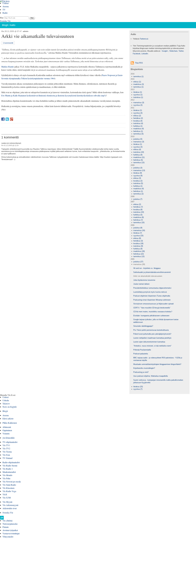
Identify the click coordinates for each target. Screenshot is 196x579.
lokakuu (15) (138, 387)
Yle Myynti (7, 501)
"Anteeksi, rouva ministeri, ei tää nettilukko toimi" (152, 346)
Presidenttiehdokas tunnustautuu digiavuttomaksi (152, 288)
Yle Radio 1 (8, 468)
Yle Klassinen (8, 488)
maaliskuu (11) (139, 157)
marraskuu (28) (139, 264)
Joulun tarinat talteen (141, 284)
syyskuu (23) (138, 236)
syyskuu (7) (137, 389)
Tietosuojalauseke (10, 523)
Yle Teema (7, 451)
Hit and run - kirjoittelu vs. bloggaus (147, 268)
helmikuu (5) (138, 160)
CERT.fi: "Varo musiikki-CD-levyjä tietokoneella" (151, 308)
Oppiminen (7, 430)
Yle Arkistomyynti (10, 505)
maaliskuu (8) (138, 217)
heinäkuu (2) (138, 118)
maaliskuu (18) (139, 251)
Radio (5, 12)
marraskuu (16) (139, 230)
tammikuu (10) (138, 223)
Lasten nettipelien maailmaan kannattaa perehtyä (152, 338)
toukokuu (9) (138, 246)
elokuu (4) (137, 149)
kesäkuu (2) (137, 181)
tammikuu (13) (138, 163)
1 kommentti (8, 43)
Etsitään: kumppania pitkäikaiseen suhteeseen (151, 316)
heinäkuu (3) (138, 241)
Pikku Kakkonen (10, 422)
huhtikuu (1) (137, 126)
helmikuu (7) (138, 220)
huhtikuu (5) (137, 215)
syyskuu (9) (137, 176)
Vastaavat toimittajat (11, 533)
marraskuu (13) (139, 170)
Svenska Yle (5, 21)
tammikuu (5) (138, 134)
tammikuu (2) (138, 194)
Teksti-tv (6, 403)
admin (25, 31)
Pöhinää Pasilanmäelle (142, 350)
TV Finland (7, 458)
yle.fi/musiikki (9, 437)
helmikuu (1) (138, 131)
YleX (5, 494)
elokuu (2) (137, 116)
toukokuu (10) (138, 152)
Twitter (7, 119)
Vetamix (6, 433)
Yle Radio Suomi (10, 465)
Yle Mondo (7, 475)
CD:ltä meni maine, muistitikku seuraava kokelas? (152, 312)
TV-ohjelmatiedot (10, 442)
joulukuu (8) (137, 228)
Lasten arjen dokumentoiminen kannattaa (149, 342)
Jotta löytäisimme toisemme (144, 280)
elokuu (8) (137, 238)
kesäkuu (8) (137, 210)
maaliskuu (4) (138, 129)
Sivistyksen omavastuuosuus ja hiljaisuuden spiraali (153, 304)
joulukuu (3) (137, 168)
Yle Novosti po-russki (12, 481)
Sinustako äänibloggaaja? (143, 326)
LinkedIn (144, 54)
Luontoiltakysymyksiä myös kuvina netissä (150, 292)
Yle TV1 (6, 445)
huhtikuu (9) (137, 155)
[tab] (159, 76)
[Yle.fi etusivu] (2, 518)
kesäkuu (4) (137, 121)
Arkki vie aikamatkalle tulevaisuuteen (147, 276)
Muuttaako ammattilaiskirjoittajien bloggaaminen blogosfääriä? (157, 364)
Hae (1, 17)
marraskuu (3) (138, 103)
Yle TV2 (6, 448)
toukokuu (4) (138, 123)
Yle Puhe (6, 478)
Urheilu (6, 400)
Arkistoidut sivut (10, 508)
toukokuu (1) (138, 97)
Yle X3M (7, 497)
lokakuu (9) (137, 173)
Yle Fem (6, 454)
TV (4, 9)
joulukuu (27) (138, 262)
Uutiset (6, 3)
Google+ (11, 119)
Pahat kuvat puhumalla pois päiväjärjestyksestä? (152, 334)
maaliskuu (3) (138, 84)
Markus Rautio (7, 66)
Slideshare (173, 51)
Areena (6, 6)
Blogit (5, 25)
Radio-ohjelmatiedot (11, 462)
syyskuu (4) (137, 113)
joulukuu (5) (137, 139)
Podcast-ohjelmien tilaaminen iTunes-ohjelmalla (151, 296)
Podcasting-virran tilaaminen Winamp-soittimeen (152, 300)
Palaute (6, 527)
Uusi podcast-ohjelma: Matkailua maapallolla (150, 376)
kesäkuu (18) (138, 243)
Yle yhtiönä (7, 520)
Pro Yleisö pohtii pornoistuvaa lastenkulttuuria (151, 330)
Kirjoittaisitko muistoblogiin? (144, 368)
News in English (10, 406)
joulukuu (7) (137, 199)
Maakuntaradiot (9, 472)
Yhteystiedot (8, 536)
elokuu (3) (137, 178)
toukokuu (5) (138, 183)
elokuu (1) (137, 82)
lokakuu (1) (137, 92)
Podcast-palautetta (140, 354)
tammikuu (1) (138, 76)
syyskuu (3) (137, 105)
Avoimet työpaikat (10, 530)
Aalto (12, 25)
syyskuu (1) (137, 95)
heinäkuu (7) (138, 207)
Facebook (3, 119)
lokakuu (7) (137, 233)
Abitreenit (7, 427)
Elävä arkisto (8, 418)
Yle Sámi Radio (9, 484)
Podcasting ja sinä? (141, 372)
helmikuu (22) (138, 254)
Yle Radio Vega (9, 491)
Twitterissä (144, 39)
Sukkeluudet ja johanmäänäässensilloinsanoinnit (152, 272)
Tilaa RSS (139, 63)
